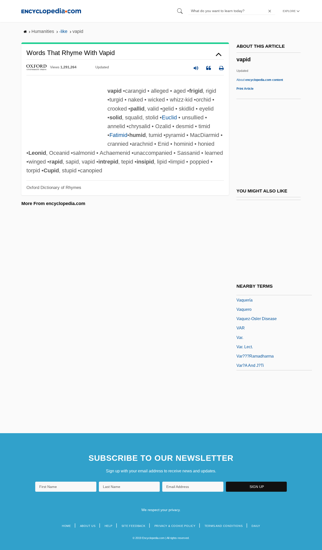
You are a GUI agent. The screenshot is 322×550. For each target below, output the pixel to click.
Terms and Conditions (224, 525)
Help (108, 525)
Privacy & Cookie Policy (174, 525)
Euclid (169, 117)
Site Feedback (133, 525)
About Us (88, 525)
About (259, 80)
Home (66, 525)
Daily (256, 525)
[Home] (51, 11)
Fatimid (118, 135)
